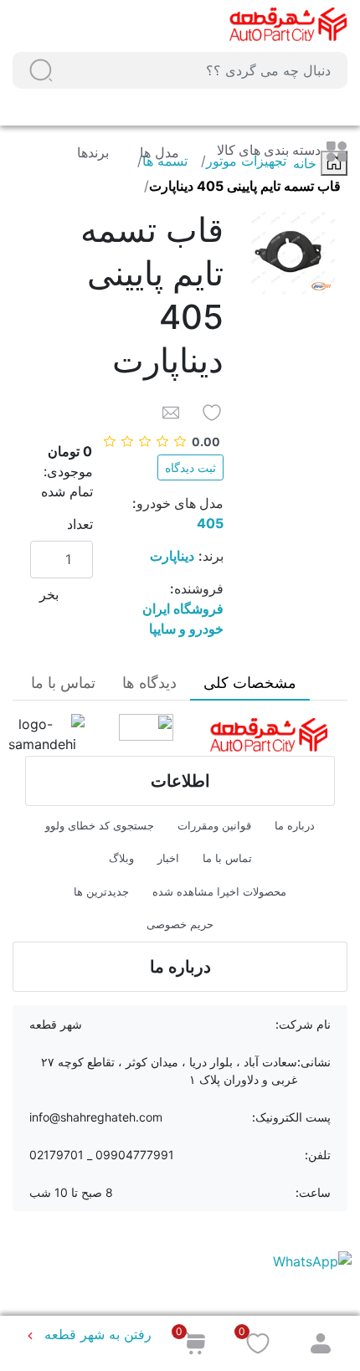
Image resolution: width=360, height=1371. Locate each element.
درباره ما (295, 825)
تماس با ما (227, 858)
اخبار (168, 858)
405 (210, 523)
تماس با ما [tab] (63, 682)
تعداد (80, 524)
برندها (93, 152)
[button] (41, 70)
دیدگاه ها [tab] (149, 682)
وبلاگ (121, 858)
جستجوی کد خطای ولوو (99, 825)
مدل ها (157, 152)
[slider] (162, 441)
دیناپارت (172, 555)
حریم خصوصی (180, 924)
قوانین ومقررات (214, 825)
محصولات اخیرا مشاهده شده (219, 891)
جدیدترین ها (101, 891)
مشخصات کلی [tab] (249, 682)
